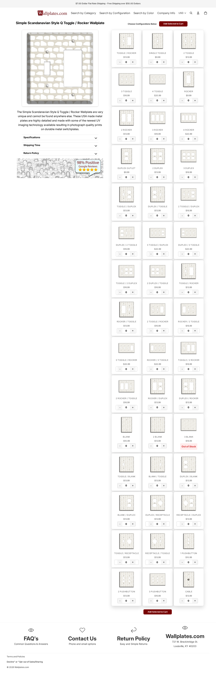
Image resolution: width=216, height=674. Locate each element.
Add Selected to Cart (173, 24)
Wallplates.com (22, 667)
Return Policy (31, 153)
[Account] (198, 13)
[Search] (191, 13)
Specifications (31, 137)
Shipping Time (31, 145)
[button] (126, 41)
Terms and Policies (16, 656)
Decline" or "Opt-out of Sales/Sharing (25, 661)
